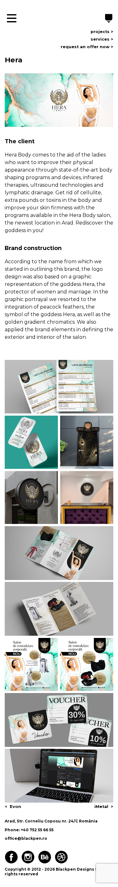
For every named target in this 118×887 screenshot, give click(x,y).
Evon (15, 806)
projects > (102, 31)
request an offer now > (87, 46)
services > (102, 39)
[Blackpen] (109, 19)
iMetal (101, 806)
